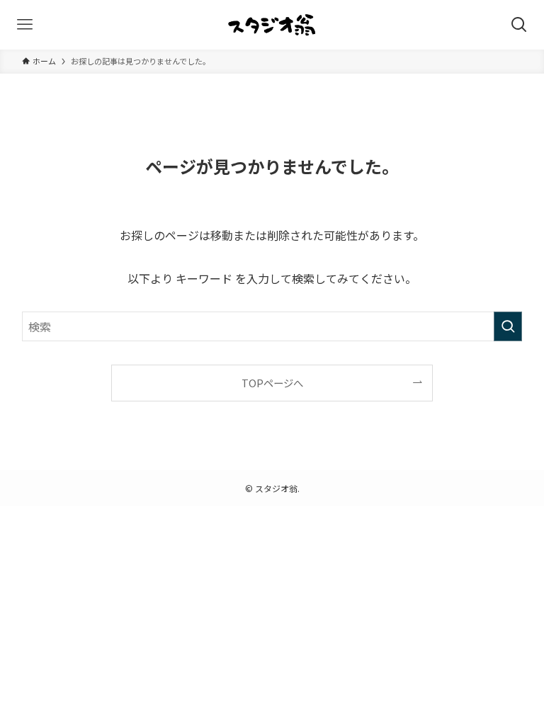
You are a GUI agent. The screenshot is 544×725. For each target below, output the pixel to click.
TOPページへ (272, 382)
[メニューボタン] (25, 25)
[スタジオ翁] (272, 25)
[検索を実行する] (508, 326)
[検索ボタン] (519, 25)
